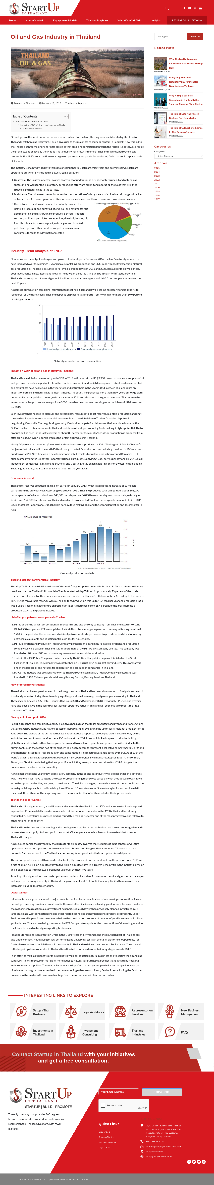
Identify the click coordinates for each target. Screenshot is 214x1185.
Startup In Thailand (24, 103)
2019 (157, 191)
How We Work (35, 20)
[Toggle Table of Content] (64, 116)
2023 (157, 176)
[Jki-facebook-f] (184, 8)
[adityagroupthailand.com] (141, 1156)
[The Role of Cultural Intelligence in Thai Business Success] (160, 132)
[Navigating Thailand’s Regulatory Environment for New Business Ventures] (160, 81)
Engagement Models (65, 20)
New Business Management (190, 1012)
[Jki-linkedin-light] (200, 8)
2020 (157, 187)
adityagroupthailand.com (159, 1156)
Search (195, 36)
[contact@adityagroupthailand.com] (141, 1146)
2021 (157, 183)
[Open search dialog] (167, 8)
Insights (156, 20)
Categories (159, 151)
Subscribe (162, 1092)
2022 (157, 179)
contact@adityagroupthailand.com (164, 1146)
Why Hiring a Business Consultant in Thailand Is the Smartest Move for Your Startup (185, 99)
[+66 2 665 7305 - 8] (141, 1141)
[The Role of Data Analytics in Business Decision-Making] (160, 118)
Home (12, 20)
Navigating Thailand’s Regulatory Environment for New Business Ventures (183, 81)
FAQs (184, 1032)
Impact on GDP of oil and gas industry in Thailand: (44, 125)
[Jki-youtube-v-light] (189, 8)
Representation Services (142, 1012)
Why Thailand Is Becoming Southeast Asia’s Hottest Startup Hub (186, 63)
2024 (157, 172)
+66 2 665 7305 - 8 (155, 1141)
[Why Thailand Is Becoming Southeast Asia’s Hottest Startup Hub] (160, 63)
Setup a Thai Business (41, 1012)
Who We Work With (130, 20)
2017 (157, 199)
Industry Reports (77, 103)
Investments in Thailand (43, 1032)
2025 (157, 168)
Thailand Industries (138, 1032)
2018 (157, 195)
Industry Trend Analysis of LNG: (31, 121)
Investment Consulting (90, 1032)
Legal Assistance (93, 1012)
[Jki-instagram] (195, 8)
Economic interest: (33, 128)
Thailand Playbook (97, 20)
